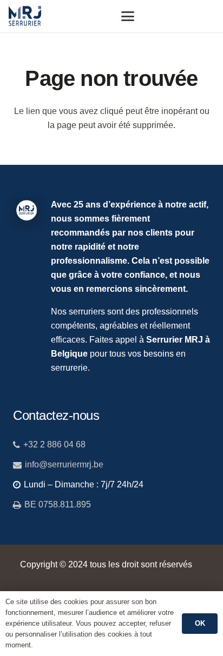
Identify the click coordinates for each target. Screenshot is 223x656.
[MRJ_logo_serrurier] (25, 16)
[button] (127, 16)
